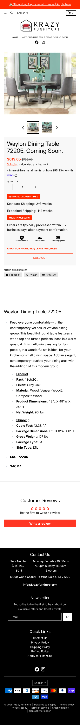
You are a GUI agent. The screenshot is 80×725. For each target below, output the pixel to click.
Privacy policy (19, 707)
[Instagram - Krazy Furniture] (43, 42)
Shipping (12, 164)
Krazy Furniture (22, 704)
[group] (33, 127)
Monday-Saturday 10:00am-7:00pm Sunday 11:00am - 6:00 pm (51, 565)
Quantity (12, 181)
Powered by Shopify (45, 704)
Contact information (40, 710)
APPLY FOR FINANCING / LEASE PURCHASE (32, 248)
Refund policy (67, 704)
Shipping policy (60, 707)
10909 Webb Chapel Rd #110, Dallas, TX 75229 (40, 576)
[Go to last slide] (23, 128)
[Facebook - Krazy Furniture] (36, 42)
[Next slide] (56, 128)
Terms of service (39, 707)
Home (15, 37)
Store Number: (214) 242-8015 (19, 565)
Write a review (40, 523)
